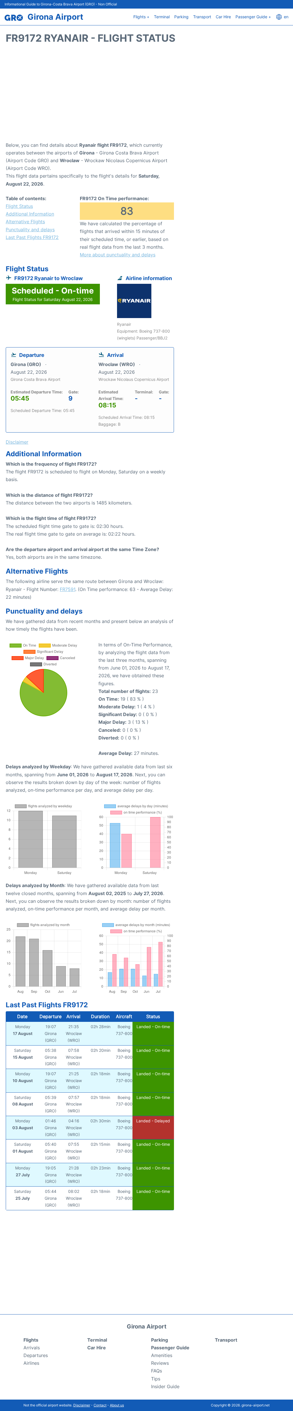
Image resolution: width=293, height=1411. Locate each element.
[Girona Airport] (14, 18)
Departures (35, 1355)
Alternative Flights (25, 221)
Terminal (162, 16)
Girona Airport (55, 17)
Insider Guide (165, 1386)
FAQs (156, 1371)
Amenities (161, 1355)
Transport (202, 16)
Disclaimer (81, 1405)
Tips (155, 1379)
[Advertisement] (146, 96)
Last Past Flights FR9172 (32, 237)
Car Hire (223, 16)
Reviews (160, 1363)
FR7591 (67, 589)
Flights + (141, 16)
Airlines (31, 1363)
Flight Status (19, 206)
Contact (100, 1405)
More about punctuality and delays (117, 255)
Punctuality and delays (30, 229)
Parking (181, 16)
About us (117, 1405)
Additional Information (30, 214)
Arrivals (31, 1347)
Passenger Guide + (253, 16)
